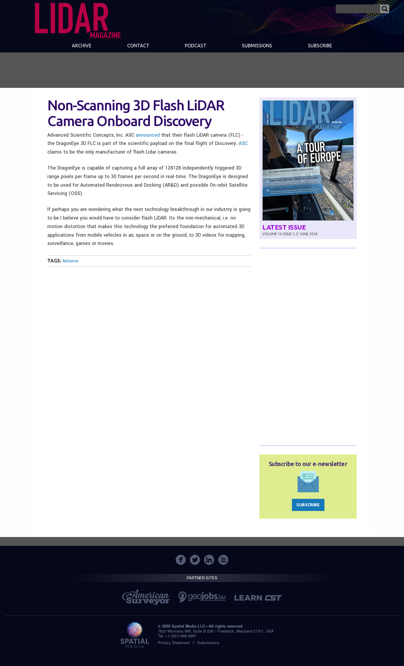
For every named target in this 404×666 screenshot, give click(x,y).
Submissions (208, 642)
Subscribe (320, 45)
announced (148, 135)
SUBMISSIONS (257, 45)
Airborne (70, 261)
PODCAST (195, 45)
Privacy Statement (174, 642)
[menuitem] (81, 46)
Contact (138, 45)
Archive (81, 45)
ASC (243, 143)
